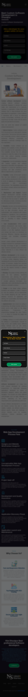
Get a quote (14, 364)
